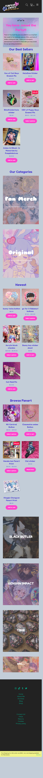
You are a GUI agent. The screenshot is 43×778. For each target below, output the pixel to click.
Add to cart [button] (11, 83)
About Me (21, 696)
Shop (21, 703)
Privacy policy (21, 724)
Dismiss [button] (38, 755)
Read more (30, 469)
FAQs (21, 717)
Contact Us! (21, 714)
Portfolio (21, 699)
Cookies (21, 721)
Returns (21, 719)
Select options (30, 121)
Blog (21, 701)
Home (21, 694)
